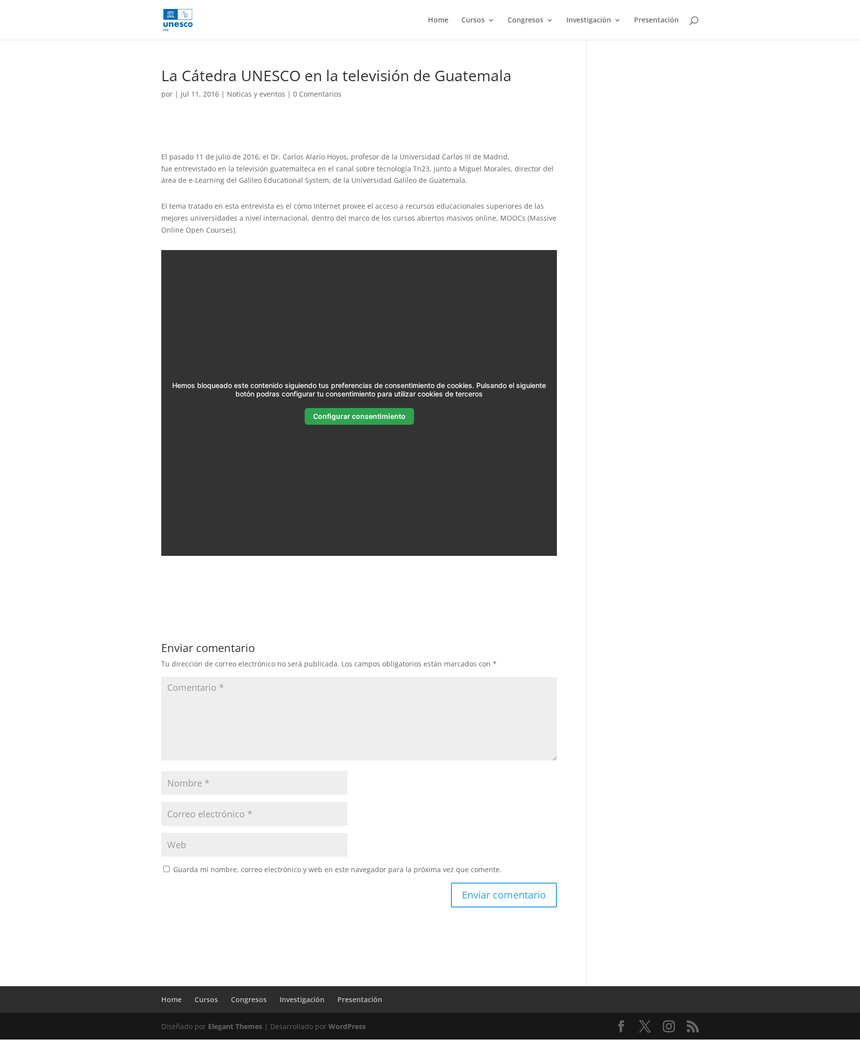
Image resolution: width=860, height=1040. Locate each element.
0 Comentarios (317, 94)
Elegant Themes (235, 1026)
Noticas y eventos (256, 94)
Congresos (525, 20)
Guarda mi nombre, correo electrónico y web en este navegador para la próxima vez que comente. (337, 869)
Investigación (588, 20)
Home (438, 20)
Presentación (656, 20)
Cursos (473, 20)
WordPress (347, 1026)
